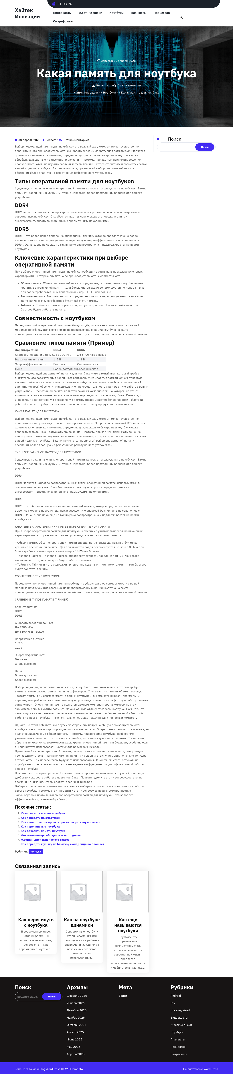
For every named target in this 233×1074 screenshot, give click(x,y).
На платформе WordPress (200, 1069)
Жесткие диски (90, 12)
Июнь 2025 (74, 1039)
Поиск (174, 139)
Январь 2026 (76, 1003)
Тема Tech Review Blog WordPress (38, 1069)
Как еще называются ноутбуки (128, 924)
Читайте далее (34, 891)
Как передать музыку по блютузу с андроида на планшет (62, 844)
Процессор (162, 12)
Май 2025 (73, 1046)
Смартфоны (62, 21)
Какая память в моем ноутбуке (43, 813)
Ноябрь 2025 (76, 1017)
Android (176, 995)
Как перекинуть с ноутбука (40, 826)
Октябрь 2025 (76, 1025)
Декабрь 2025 (77, 1010)
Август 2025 (75, 1032)
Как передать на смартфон (40, 817)
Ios (173, 1003)
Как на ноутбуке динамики (82, 922)
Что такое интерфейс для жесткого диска (51, 835)
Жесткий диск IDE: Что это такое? (45, 839)
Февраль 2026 (77, 995)
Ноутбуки (116, 12)
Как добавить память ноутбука (43, 831)
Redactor (52, 140)
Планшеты (138, 12)
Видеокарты (62, 12)
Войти (123, 995)
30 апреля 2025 (29, 140)
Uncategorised (180, 1010)
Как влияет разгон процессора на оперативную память (60, 822)
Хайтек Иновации (27, 13)
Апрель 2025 (76, 1054)
